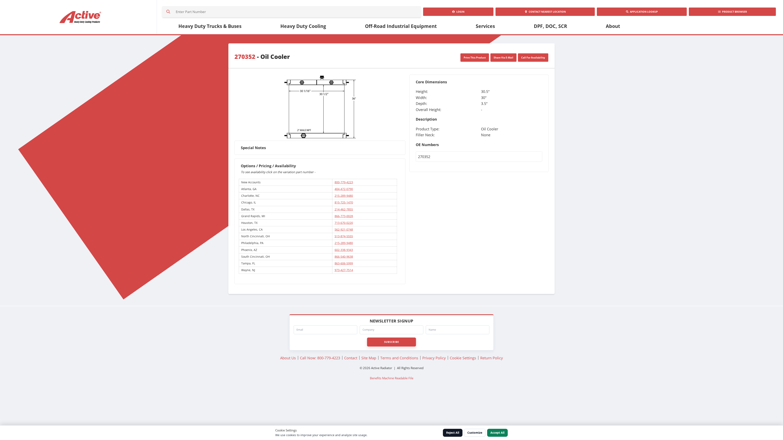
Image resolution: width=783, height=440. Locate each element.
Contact (547, 11)
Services (485, 26)
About (613, 26)
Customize (474, 432)
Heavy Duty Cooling (303, 26)
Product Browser (734, 11)
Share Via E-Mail (503, 57)
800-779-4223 (344, 182)
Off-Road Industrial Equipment (401, 26)
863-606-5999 (344, 263)
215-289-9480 (344, 196)
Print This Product (475, 57)
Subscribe (391, 342)
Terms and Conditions (399, 357)
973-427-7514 (344, 270)
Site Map (368, 357)
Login (459, 11)
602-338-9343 (344, 250)
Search (168, 11)
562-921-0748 (344, 229)
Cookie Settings (463, 357)
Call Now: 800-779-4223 (320, 357)
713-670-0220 (344, 223)
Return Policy (491, 357)
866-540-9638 (344, 256)
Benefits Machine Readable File (391, 378)
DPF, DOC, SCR (550, 26)
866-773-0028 (344, 216)
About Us (288, 357)
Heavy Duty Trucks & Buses (209, 26)
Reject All (452, 432)
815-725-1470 (344, 202)
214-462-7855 (344, 209)
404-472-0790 (344, 189)
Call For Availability (533, 57)
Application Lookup (643, 11)
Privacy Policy (434, 357)
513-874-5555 (344, 236)
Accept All (497, 432)
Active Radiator (80, 17)
